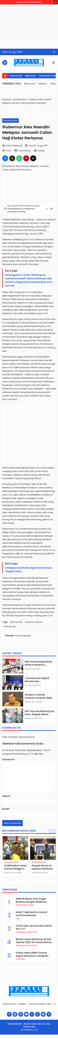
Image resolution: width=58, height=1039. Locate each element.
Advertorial (16, 75)
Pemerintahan (10, 120)
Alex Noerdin (16, 622)
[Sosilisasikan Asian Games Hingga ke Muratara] (15, 848)
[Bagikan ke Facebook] (5, 158)
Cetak (40, 150)
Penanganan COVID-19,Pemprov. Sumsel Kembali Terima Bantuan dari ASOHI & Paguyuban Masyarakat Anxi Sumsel (28, 280)
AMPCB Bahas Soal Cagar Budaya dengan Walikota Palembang (31, 902)
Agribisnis (30, 75)
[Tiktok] (37, 1014)
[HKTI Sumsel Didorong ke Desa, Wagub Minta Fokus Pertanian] (12, 715)
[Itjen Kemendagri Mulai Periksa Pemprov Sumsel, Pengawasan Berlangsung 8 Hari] (12, 666)
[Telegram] (43, 1014)
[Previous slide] (50, 830)
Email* (6, 808)
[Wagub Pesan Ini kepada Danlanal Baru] (43, 848)
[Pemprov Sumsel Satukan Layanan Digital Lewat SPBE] (12, 699)
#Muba (43, 83)
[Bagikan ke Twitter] (12, 158)
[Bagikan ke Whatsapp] (19, 158)
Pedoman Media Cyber (40, 1004)
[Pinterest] (48, 1014)
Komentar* (8, 759)
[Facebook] (9, 1014)
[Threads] (20, 1014)
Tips (18, 919)
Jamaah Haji (9, 626)
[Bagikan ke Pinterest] (26, 158)
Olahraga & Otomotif (26, 932)
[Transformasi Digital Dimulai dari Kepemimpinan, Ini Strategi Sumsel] (12, 682)
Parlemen (20, 959)
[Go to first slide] (54, 830)
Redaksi (22, 1004)
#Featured (29, 83)
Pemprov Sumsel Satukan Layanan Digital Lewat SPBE (39, 697)
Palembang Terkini (25, 905)
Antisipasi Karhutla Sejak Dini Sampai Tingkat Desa (28, 569)
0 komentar (24, 150)
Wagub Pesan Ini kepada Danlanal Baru (41, 868)
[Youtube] (26, 1014)
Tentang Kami (9, 1004)
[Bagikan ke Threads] (33, 158)
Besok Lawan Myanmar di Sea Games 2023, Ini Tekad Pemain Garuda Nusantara (34, 942)
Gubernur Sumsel (33, 622)
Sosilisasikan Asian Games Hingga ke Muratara (15, 868)
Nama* (6, 796)
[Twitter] (31, 1014)
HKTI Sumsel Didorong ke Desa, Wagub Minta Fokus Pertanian (39, 714)
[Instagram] (14, 1014)
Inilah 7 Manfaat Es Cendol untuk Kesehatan (31, 914)
